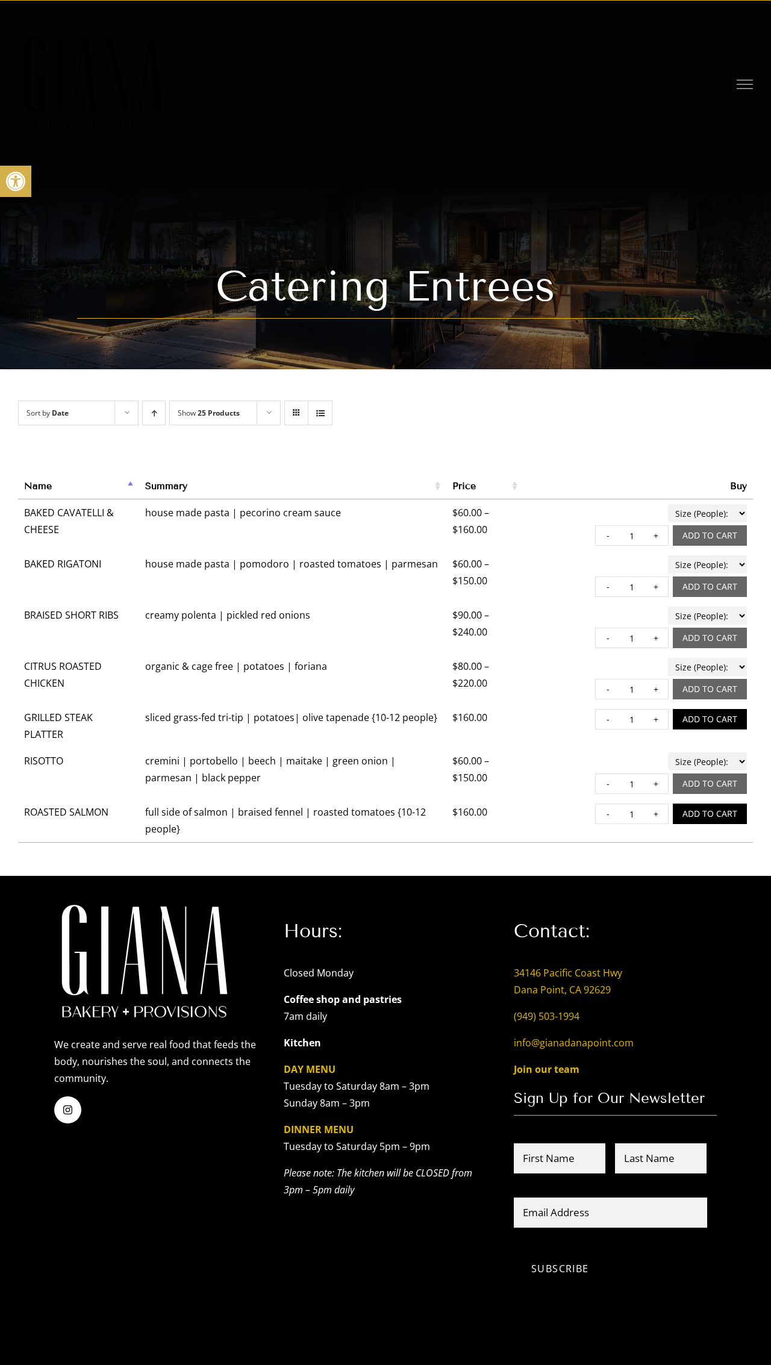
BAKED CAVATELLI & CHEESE (69, 521)
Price (464, 486)
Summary (166, 486)
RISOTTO (43, 760)
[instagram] (67, 1109)
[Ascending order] (154, 413)
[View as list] (320, 413)
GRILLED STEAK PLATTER (58, 726)
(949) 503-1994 (546, 1016)
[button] (15, 181)
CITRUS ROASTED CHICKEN (63, 675)
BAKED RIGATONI (62, 563)
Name (38, 486)
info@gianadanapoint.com (574, 1042)
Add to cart (709, 535)
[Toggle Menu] (745, 84)
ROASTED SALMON (66, 812)
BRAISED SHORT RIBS (71, 615)
